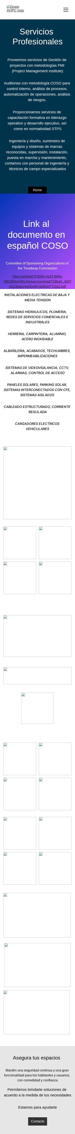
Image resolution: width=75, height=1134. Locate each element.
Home (37, 190)
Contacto (37, 1121)
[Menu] (65, 10)
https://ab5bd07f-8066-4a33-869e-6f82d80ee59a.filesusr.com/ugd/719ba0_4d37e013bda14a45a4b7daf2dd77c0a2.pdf (37, 281)
